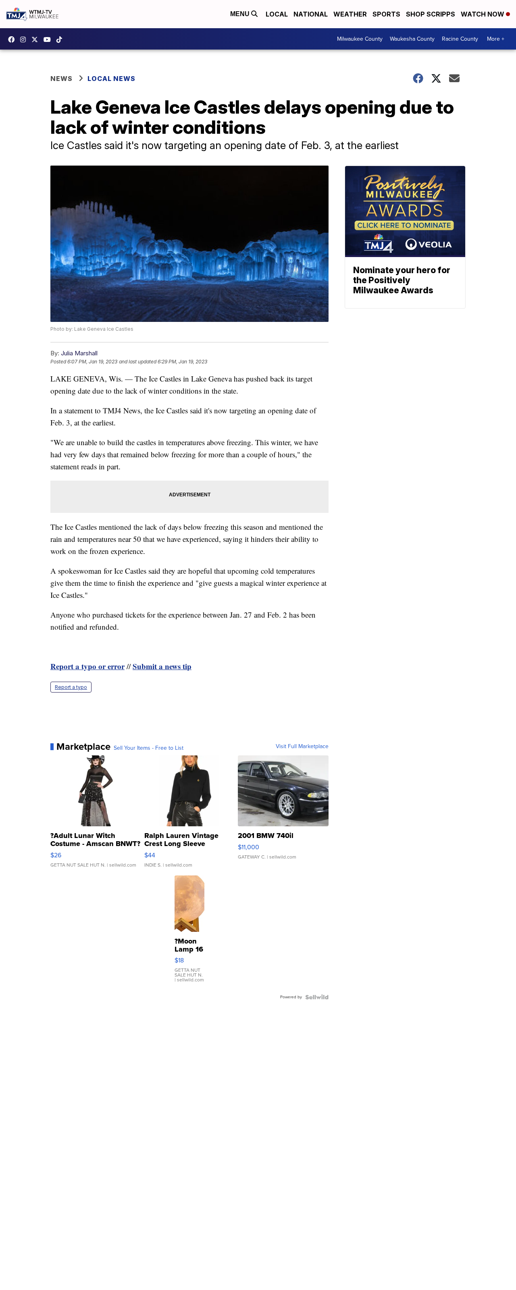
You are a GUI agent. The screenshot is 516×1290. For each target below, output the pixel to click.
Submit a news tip (162, 666)
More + (495, 39)
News (61, 79)
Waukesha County (412, 39)
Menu (240, 13)
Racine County (460, 39)
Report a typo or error (87, 666)
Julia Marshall (79, 353)
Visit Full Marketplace (302, 746)
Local (277, 14)
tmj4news (25, 39)
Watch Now (483, 14)
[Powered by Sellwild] (317, 997)
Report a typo (71, 687)
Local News (111, 79)
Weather (350, 14)
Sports (386, 14)
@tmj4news (61, 39)
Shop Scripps (430, 14)
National (310, 14)
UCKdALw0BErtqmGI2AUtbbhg (49, 39)
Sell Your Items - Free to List (148, 748)
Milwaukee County (360, 39)
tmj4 (13, 39)
